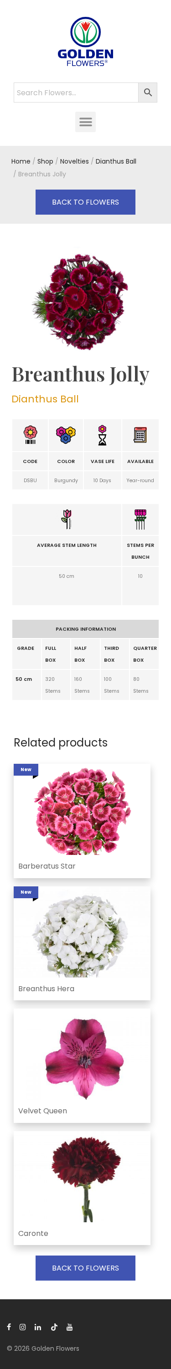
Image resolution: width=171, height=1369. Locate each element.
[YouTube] (70, 1326)
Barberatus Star (47, 866)
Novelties (74, 161)
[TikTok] (54, 1326)
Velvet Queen (42, 1111)
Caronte (33, 1233)
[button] (85, 122)
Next (157, 301)
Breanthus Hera (46, 988)
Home (21, 161)
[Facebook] (9, 1326)
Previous (13, 301)
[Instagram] (23, 1326)
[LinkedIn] (38, 1326)
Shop (45, 161)
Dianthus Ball (116, 161)
